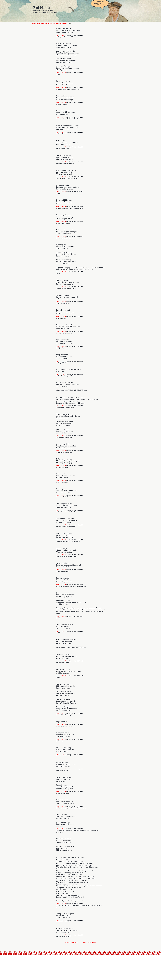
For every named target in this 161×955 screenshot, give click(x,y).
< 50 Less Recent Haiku (71, 942)
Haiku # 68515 (60, 35)
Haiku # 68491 (60, 450)
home (34, 23)
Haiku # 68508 (60, 162)
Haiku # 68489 (60, 480)
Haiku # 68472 (60, 769)
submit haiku (48, 23)
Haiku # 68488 (60, 495)
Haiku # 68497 (60, 346)
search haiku (57, 23)
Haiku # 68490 (60, 465)
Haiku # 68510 (60, 132)
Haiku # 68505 (60, 206)
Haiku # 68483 (60, 569)
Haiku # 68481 (60, 616)
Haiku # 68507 (60, 177)
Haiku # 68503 (60, 236)
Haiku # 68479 (60, 646)
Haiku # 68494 (60, 389)
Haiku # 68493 (60, 406)
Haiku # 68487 (60, 510)
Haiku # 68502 (60, 272)
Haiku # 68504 (60, 221)
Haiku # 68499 (60, 316)
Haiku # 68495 (60, 374)
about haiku (40, 23)
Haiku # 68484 (60, 555)
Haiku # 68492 (60, 435)
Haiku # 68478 (60, 661)
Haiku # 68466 (60, 935)
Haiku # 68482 (60, 584)
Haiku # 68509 (60, 147)
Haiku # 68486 (60, 525)
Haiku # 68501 (60, 287)
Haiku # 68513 (60, 87)
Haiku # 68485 (60, 540)
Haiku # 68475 (60, 724)
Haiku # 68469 (60, 828)
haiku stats (66, 23)
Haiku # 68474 (60, 739)
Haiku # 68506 (60, 191)
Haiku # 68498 (60, 331)
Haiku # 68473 (60, 754)
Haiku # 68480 (60, 631)
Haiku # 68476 (60, 713)
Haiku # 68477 (60, 676)
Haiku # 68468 (60, 903)
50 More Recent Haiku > (89, 942)
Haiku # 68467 (60, 920)
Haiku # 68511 (60, 117)
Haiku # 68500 (60, 301)
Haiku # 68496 (60, 361)
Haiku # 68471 (60, 791)
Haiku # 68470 (60, 806)
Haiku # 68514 (60, 72)
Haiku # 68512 (60, 102)
